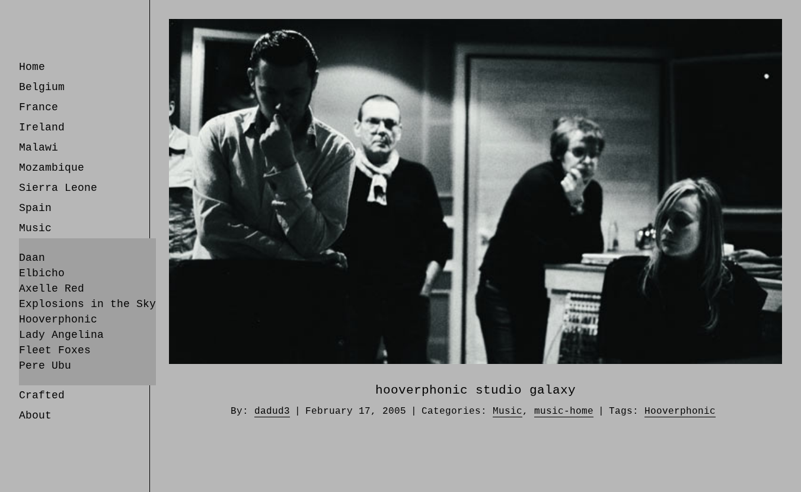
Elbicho (42, 273)
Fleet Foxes (55, 350)
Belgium (42, 87)
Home (32, 67)
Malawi (38, 148)
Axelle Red (51, 288)
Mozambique (51, 168)
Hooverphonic (58, 319)
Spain (35, 208)
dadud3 (272, 411)
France (38, 107)
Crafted (42, 395)
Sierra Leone (58, 188)
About (35, 415)
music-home (563, 411)
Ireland (42, 127)
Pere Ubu (45, 365)
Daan (32, 258)
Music (35, 228)
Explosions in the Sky (87, 304)
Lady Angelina (61, 335)
